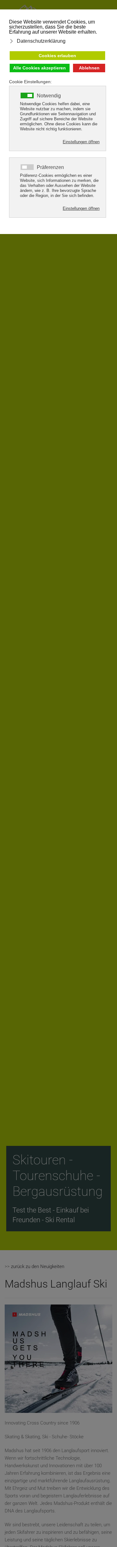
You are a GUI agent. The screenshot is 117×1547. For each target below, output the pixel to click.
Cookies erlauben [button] (57, 55)
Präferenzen (50, 167)
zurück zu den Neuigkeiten (37, 1266)
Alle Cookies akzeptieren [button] (39, 67)
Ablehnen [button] (89, 67)
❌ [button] (112, 15)
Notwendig (49, 95)
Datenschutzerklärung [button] (41, 41)
